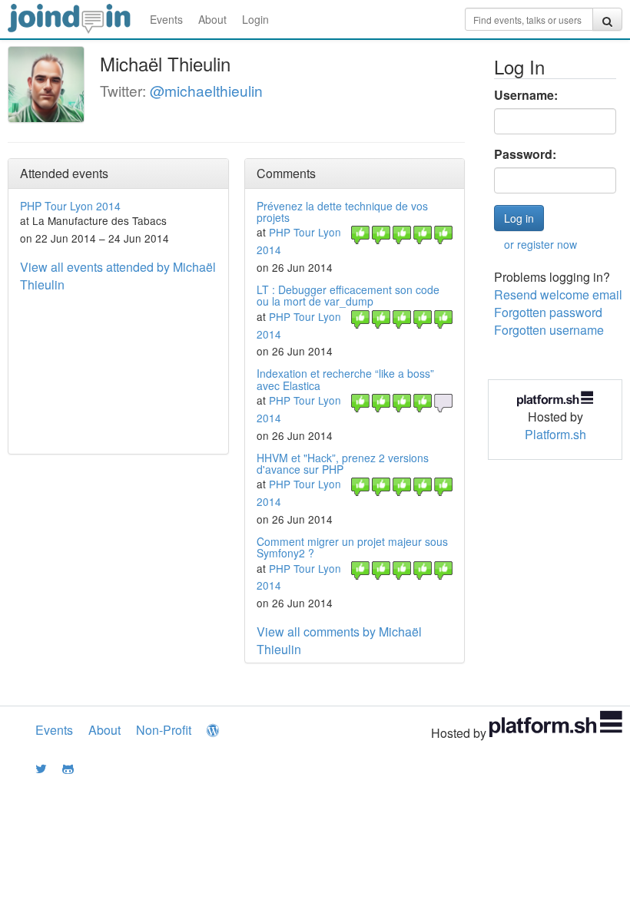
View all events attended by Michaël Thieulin (118, 275)
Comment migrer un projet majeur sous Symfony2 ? (352, 547)
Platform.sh (555, 434)
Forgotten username (549, 330)
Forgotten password (548, 312)
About (212, 19)
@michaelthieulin (206, 90)
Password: (525, 154)
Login (255, 19)
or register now (540, 244)
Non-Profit (163, 730)
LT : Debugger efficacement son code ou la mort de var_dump (348, 295)
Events (166, 19)
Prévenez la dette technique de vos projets (342, 211)
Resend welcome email (558, 294)
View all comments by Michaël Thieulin (339, 640)
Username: (526, 95)
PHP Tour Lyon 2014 (70, 205)
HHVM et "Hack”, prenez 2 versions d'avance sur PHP (343, 463)
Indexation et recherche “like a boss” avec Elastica (345, 378)
